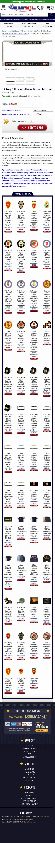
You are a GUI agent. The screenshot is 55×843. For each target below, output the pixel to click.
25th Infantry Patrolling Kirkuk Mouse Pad (33, 612)
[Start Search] (51, 15)
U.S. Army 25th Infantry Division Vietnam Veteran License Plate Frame (34, 422)
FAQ (29, 754)
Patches (36, 19)
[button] (3, 8)
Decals (25, 19)
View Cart (29, 780)
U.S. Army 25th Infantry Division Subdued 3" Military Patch (21, 648)
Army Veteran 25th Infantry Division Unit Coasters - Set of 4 (47, 384)
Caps (2, 19)
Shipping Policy (29, 748)
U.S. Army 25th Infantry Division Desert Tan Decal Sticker (21, 217)
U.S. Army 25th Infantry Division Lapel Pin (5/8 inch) (21, 682)
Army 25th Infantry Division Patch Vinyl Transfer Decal (8, 217)
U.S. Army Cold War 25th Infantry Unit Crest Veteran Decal (34, 296)
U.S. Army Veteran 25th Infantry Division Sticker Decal (8, 256)
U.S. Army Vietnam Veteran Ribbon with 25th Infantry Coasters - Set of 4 (8, 421)
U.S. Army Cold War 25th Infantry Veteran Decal (47, 255)
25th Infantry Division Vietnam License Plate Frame (34, 459)
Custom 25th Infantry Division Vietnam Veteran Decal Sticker (47, 297)
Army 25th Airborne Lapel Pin (34, 680)
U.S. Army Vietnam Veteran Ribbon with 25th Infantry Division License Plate (8, 533)
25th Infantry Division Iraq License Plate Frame (21, 496)
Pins (30, 19)
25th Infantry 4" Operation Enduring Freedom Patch (34, 647)
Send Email (29, 772)
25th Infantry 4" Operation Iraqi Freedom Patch (47, 647)
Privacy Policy (30, 751)
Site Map (30, 775)
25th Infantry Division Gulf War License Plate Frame (47, 459)
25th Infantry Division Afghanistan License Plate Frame (8, 496)
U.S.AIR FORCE (29, 801)
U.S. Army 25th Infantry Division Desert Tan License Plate (47, 496)
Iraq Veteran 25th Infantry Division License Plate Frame (21, 421)
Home (4, 31)
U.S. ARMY (29, 793)
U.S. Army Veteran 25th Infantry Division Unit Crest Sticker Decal (21, 257)
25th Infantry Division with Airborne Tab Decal (33, 216)
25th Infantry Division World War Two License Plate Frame (8, 460)
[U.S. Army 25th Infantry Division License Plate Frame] (12, 69)
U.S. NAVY (29, 795)
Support (30, 746)
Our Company (29, 778)
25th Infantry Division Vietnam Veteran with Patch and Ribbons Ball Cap (34, 572)
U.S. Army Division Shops (42, 31)
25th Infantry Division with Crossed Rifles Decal (34, 256)
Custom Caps (15, 19)
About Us (29, 769)
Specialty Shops (13, 31)
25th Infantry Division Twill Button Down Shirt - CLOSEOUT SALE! (8, 572)
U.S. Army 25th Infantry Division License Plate (34, 495)
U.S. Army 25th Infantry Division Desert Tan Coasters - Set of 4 (8, 383)
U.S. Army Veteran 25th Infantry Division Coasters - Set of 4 (21, 383)
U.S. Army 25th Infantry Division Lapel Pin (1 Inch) (8, 682)
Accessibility (29, 757)
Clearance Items (47, 19)
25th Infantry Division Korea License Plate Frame (21, 459)
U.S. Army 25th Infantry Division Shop (15, 34)
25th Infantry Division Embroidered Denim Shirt (21, 569)
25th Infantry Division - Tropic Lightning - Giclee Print (47, 613)
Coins (7, 19)
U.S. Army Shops (26, 31)
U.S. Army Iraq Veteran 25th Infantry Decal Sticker (21, 337)
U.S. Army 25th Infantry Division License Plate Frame (47, 420)
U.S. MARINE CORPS (29, 798)
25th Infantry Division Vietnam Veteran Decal (8, 336)
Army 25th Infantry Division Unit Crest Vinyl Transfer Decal (47, 217)
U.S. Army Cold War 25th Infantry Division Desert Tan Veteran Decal (21, 297)
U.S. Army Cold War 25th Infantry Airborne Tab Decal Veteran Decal (8, 297)
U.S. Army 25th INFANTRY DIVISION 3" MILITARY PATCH (8, 648)
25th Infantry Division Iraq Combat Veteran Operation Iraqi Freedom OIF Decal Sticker (33, 340)
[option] (10, 80)
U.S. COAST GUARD (30, 804)
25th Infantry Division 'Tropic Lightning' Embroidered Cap (47, 570)
